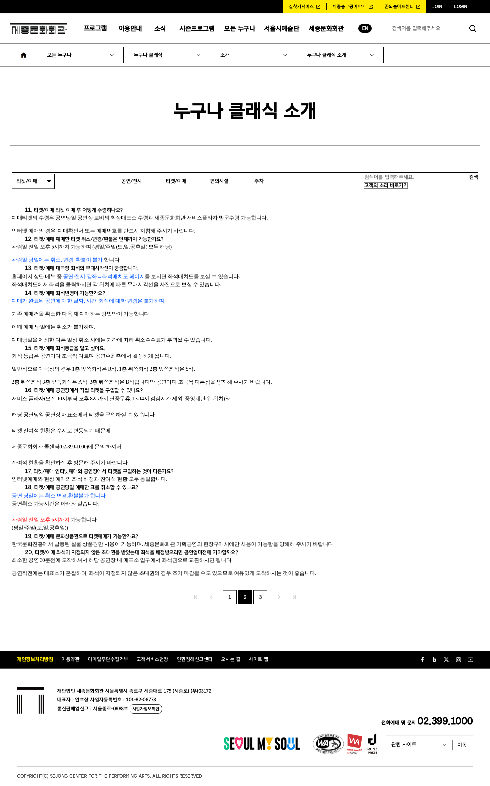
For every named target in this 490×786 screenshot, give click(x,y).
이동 (462, 745)
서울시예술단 (281, 28)
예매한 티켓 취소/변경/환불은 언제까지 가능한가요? (110, 239)
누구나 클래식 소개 (326, 55)
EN (365, 28)
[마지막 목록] (294, 597)
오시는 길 (231, 659)
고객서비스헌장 (152, 659)
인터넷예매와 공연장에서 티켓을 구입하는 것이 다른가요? (114, 471)
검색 (473, 28)
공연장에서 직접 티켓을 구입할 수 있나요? (99, 390)
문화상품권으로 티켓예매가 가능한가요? (97, 536)
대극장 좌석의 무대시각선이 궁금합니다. (97, 268)
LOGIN (460, 6)
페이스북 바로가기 (422, 659)
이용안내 (130, 28)
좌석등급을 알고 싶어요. (80, 348)
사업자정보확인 (145, 708)
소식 (160, 28)
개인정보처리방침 (35, 659)
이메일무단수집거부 (108, 659)
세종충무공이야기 (349, 6)
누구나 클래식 (148, 55)
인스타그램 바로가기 (458, 659)
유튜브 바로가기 (470, 659)
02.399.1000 (445, 721)
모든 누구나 (239, 28)
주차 (258, 181)
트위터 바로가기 (446, 659)
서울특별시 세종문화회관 (38, 28)
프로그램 (95, 28)
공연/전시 (131, 181)
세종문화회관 (326, 28)
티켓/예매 (176, 181)
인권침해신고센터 (195, 659)
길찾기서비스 (301, 6)
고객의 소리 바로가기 (386, 185)
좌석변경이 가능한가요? (80, 293)
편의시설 (219, 181)
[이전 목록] (211, 597)
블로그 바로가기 (434, 659)
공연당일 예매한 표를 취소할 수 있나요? (97, 487)
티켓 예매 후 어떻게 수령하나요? (89, 210)
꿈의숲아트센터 (399, 6)
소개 (224, 55)
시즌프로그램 (196, 28)
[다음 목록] (279, 597)
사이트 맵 (258, 659)
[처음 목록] (196, 597)
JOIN (437, 6)
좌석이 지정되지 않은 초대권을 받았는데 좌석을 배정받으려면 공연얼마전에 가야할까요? (147, 552)
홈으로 (23, 55)
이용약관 (70, 659)
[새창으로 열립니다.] (262, 748)
